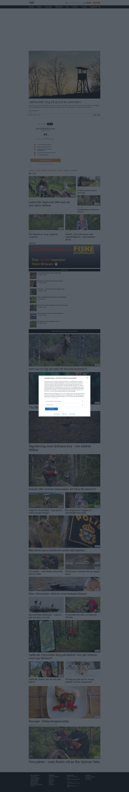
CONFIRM (51, 408)
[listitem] (64, 401)
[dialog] (64, 396)
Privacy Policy (72, 413)
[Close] (87, 378)
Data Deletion (57, 413)
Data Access (64, 413)
